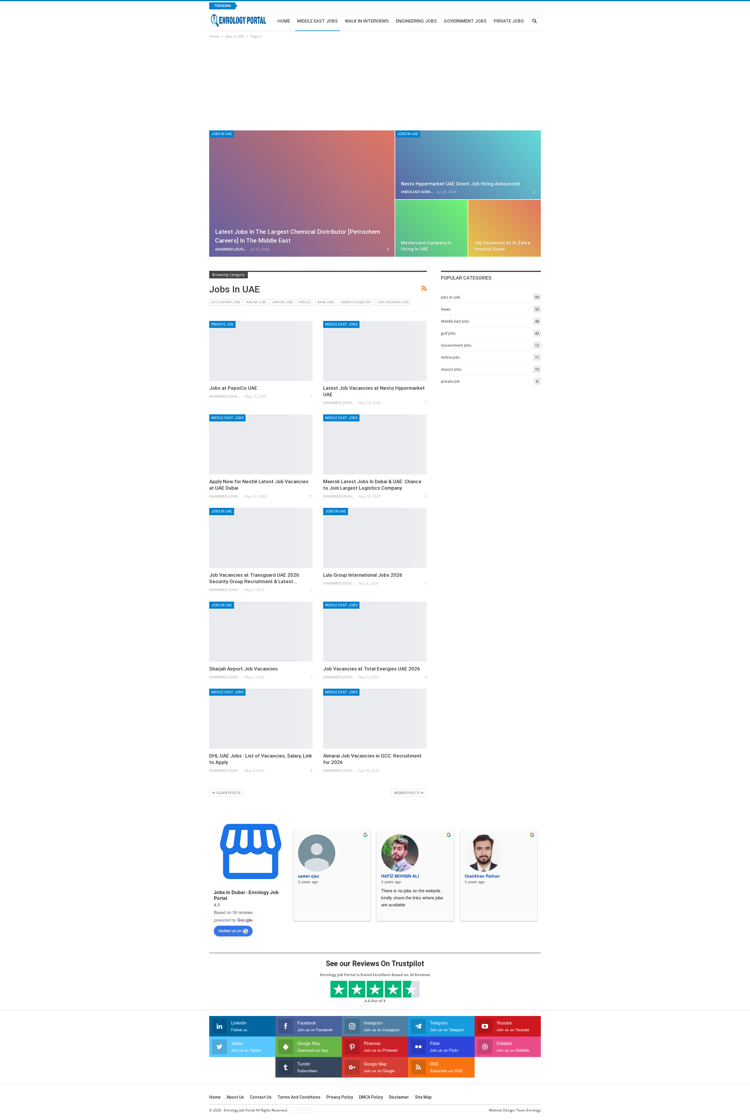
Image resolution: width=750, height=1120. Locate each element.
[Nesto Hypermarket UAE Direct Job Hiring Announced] (468, 165)
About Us (235, 1097)
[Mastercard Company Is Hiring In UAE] (431, 228)
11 (310, 496)
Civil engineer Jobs (393, 302)
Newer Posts (407, 793)
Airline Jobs (256, 302)
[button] (704, 1056)
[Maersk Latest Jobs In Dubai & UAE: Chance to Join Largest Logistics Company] (375, 444)
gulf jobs (448, 333)
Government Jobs (465, 21)
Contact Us (261, 1097)
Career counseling (355, 302)
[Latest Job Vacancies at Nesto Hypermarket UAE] (375, 351)
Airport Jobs (282, 302)
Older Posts (228, 793)
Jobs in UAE (221, 134)
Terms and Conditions (299, 1097)
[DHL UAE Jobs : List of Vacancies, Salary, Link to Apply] (261, 719)
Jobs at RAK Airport (268, 6)
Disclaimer (399, 1097)
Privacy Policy (339, 1097)
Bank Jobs (325, 302)
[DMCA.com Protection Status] (303, 1110)
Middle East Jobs (317, 21)
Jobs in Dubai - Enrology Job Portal (246, 895)
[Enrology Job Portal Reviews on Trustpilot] (375, 988)
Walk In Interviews (367, 21)
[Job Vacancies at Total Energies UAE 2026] (375, 632)
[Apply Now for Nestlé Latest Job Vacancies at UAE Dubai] (261, 444)
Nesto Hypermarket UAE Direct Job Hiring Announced (460, 184)
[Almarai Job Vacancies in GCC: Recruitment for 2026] (375, 719)
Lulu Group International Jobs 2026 (362, 575)
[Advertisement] (375, 83)
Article (305, 302)
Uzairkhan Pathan (482, 876)
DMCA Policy (371, 1097)
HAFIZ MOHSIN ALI (400, 876)
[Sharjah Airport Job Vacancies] (261, 632)
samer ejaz (308, 876)
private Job (222, 324)
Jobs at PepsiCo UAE (233, 388)
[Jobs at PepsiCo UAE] (261, 351)
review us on (230, 930)
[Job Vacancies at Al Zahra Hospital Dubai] (504, 228)
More (500, 21)
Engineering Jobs (416, 21)
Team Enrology (528, 1110)
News (446, 309)
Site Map (423, 1097)
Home (283, 21)
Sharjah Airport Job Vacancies (243, 669)
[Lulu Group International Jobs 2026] (375, 538)
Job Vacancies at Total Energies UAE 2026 (371, 669)
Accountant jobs (226, 302)
